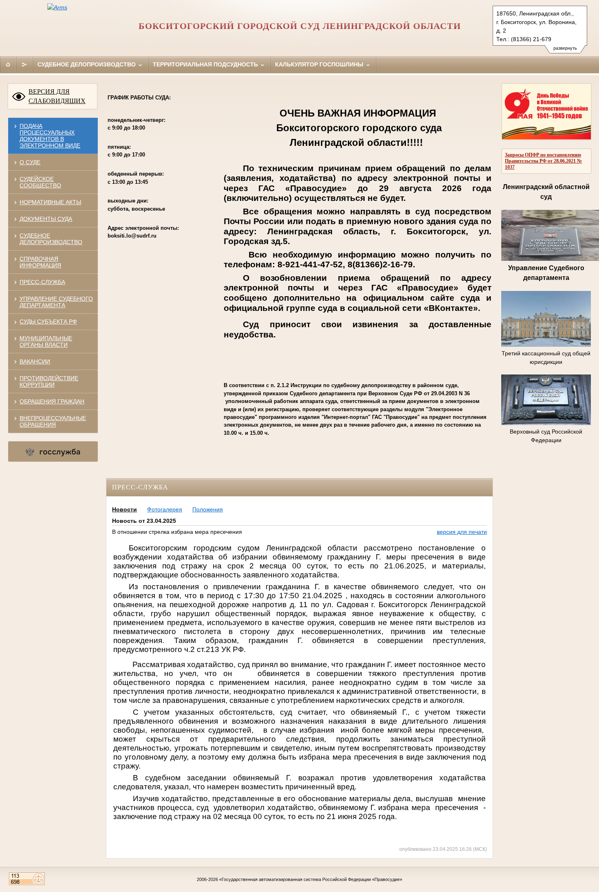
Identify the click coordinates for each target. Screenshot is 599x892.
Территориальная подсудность (206, 64)
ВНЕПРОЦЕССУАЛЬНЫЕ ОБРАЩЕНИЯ (53, 421)
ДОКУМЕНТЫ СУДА (46, 219)
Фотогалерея (164, 509)
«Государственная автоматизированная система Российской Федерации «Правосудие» (310, 879)
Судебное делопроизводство (87, 64)
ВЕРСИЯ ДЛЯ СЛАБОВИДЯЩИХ (57, 96)
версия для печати (462, 532)
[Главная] (8, 64)
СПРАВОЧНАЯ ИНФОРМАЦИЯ (40, 262)
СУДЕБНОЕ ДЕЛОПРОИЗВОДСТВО (51, 238)
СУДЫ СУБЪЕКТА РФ (48, 321)
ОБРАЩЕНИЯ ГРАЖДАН (52, 401)
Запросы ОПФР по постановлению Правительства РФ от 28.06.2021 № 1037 (543, 161)
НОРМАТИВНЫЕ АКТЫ (50, 202)
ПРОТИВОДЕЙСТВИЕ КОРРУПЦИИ (49, 381)
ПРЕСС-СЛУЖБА (42, 282)
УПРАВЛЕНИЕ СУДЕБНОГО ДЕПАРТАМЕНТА (56, 301)
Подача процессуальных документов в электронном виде (50, 136)
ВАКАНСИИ (35, 361)
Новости (124, 509)
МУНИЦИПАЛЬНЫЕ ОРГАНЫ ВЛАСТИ (46, 341)
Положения (207, 509)
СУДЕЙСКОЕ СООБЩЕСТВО (40, 182)
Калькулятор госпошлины (320, 64)
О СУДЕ (30, 162)
